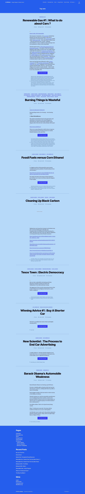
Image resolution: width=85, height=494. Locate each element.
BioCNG (35, 78)
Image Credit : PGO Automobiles (37, 33)
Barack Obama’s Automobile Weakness (42, 375)
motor (48, 188)
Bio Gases (35, 77)
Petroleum (53, 188)
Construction (33, 298)
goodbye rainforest (35, 54)
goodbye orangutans (45, 54)
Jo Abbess (8, 2)
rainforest (40, 83)
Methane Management (46, 95)
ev (36, 187)
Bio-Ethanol (48, 77)
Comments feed (19, 483)
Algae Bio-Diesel (33, 76)
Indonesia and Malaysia (47, 50)
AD (31, 138)
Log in (17, 480)
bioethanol (46, 78)
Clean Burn (45, 2)
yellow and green (36, 40)
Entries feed (18, 481)
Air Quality (32, 258)
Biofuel (49, 78)
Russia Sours (19, 454)
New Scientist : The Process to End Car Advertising (42, 343)
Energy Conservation (43, 298)
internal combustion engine (41, 188)
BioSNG (42, 80)
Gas (38, 187)
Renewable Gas (50, 2)
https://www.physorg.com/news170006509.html (40, 248)
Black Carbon (48, 258)
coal (51, 140)
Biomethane (36, 80)
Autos (45, 258)
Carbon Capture (20, 442)
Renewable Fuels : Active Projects (23, 468)
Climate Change (47, 140)
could (31, 64)
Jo (36, 103)
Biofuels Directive (34, 79)
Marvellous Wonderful (36, 95)
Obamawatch (46, 370)
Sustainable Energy (52, 144)
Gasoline (40, 187)
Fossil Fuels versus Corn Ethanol (42, 157)
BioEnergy (42, 78)
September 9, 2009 (41, 275)
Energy (43, 362)
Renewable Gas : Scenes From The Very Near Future (27, 461)
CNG (35, 81)
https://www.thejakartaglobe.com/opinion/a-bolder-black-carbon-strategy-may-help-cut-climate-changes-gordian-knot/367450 (42, 254)
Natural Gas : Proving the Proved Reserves (25, 457)
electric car (51, 186)
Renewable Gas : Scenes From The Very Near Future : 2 (28, 459)
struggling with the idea (43, 62)
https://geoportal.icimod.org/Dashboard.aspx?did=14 (41, 250)
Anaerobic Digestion (35, 138)
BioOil (40, 80)
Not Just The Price (20, 452)
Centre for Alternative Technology (37, 110)
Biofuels (52, 78)
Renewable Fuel (45, 144)
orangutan (34, 83)
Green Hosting (66, 2)
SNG (48, 84)
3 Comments (49, 380)
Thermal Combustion (34, 145)
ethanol (35, 187)
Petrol (50, 188)
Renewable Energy (40, 144)
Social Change (41, 197)
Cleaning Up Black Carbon (42, 200)
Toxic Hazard (43, 96)
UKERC (35, 146)
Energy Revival (60, 2)
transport (39, 145)
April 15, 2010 (41, 204)
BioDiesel (34, 53)
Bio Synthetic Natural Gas (41, 77)
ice (42, 187)
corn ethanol (44, 186)
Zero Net (56, 96)
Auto (38, 258)
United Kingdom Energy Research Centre (43, 146)
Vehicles (34, 85)
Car (31, 81)
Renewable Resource (31, 96)
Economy (34, 421)
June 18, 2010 (41, 103)
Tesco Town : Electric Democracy (42, 272)
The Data (38, 96)
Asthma (36, 258)
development (37, 298)
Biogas (45, 79)
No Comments (49, 103)
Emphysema (46, 259)
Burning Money (39, 370)
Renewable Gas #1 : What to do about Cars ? (42, 22)
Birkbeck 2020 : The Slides (22, 463)
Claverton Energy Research (41, 139)
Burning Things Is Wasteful (42, 100)
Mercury (35, 144)
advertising (33, 362)
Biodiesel (38, 78)
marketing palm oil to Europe (47, 52)
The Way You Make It (20, 473)
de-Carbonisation (47, 81)
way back (46, 36)
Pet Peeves (72, 2)
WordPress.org (19, 484)
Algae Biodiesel (39, 76)
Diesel (47, 186)
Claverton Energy (34, 139)
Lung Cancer (36, 260)
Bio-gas (51, 77)
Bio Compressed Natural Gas (47, 76)
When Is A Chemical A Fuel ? (22, 470)
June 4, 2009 (41, 317)
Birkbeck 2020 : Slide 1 (21, 466)
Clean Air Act (33, 259)
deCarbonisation (33, 82)
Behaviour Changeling (22, 445)
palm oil (37, 83)
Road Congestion (50, 298)
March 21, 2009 (41, 380)
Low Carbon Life (27, 95)
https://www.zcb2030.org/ (35, 126)
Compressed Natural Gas (40, 81)
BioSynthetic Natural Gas (48, 80)
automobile (33, 186)
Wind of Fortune (50, 96)
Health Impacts (42, 154)
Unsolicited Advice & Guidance (46, 307)
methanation (43, 82)
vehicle (41, 189)
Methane (46, 82)
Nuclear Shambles (21, 444)
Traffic (32, 299)
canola (53, 80)
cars (33, 81)
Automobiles (41, 258)
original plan (49, 38)
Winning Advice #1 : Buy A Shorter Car (42, 312)
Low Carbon (38, 421)
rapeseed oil (45, 83)
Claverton (52, 138)
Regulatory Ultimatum (56, 95)
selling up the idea (36, 52)
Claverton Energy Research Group (38, 140)
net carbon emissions (49, 57)
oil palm (50, 82)
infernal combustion (47, 187)
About (55, 2)
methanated (39, 82)
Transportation (44, 145)
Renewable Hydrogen (43, 84)
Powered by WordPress (28, 491)
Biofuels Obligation (40, 79)
